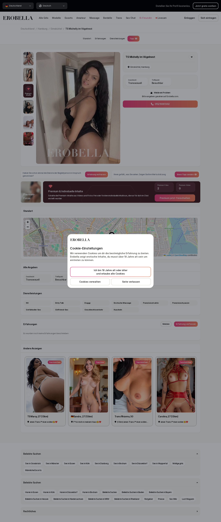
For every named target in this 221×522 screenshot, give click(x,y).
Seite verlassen (131, 281)
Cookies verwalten (90, 281)
